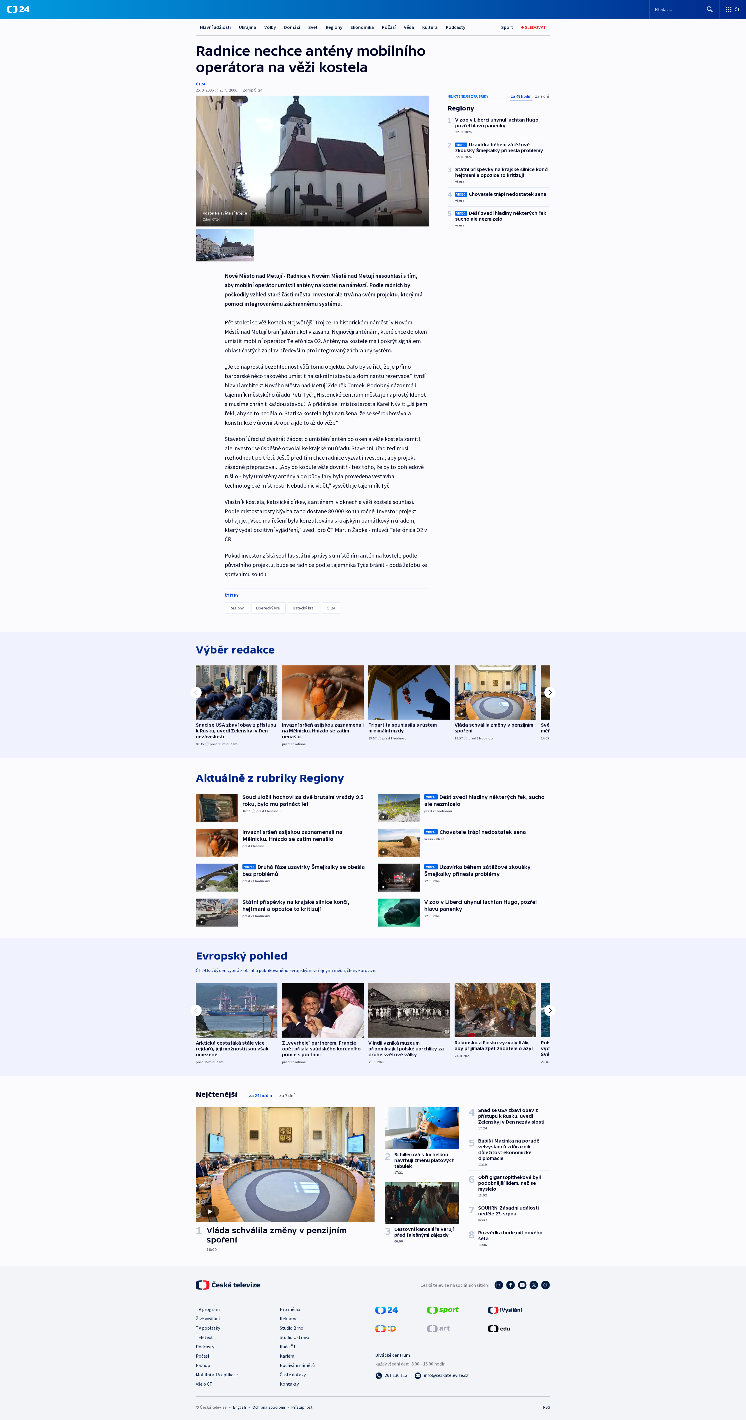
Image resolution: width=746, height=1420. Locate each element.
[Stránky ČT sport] (443, 1309)
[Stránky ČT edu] (499, 1328)
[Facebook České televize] (510, 1285)
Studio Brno (291, 1328)
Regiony (334, 27)
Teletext (204, 1337)
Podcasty (455, 27)
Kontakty (289, 1384)
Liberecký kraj (268, 608)
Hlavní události (215, 27)
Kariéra (287, 1356)
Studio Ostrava (294, 1337)
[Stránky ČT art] (438, 1328)
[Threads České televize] (545, 1285)
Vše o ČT (204, 1384)
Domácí (292, 27)
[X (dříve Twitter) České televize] (534, 1285)
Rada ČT (288, 1346)
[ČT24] (18, 9)
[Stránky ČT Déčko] (385, 1328)
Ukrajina (247, 27)
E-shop (203, 1365)
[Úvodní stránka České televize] (228, 1285)
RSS (546, 1407)
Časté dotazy (293, 1374)
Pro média (290, 1309)
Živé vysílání (208, 1318)
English (239, 1407)
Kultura (430, 27)
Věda (409, 27)
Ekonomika (362, 27)
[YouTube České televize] (522, 1285)
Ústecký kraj (303, 608)
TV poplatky (208, 1328)
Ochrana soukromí (268, 1407)
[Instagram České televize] (499, 1285)
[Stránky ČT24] (386, 1309)
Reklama (289, 1318)
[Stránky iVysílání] (505, 1309)
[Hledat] (710, 9)
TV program (208, 1309)
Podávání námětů (297, 1365)
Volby (270, 27)
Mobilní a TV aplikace (217, 1374)
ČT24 (200, 84)
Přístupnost (301, 1407)
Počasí (389, 27)
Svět (313, 27)
